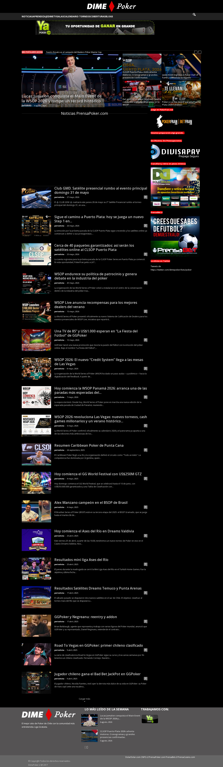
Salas (60, 16)
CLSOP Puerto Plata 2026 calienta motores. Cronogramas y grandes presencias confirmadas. (117, 734)
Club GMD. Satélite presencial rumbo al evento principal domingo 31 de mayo (100, 190)
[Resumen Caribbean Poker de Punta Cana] (36, 454)
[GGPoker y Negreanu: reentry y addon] (36, 626)
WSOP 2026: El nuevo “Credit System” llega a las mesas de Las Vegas (98, 361)
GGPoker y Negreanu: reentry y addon (85, 617)
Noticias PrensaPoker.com (84, 113)
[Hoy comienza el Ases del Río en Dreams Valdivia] (36, 540)
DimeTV (52, 16)
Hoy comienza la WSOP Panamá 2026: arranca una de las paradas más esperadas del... (100, 390)
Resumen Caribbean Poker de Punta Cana (89, 445)
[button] (196, 16)
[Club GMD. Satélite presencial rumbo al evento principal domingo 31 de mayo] (36, 197)
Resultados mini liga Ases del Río (81, 559)
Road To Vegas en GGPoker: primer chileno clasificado (98, 645)
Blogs (109, 16)
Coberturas (97, 16)
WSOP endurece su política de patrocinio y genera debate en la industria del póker (95, 276)
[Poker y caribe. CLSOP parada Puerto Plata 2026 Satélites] (181, 94)
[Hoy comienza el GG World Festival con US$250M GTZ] (36, 483)
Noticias (27, 16)
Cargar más (84, 698)
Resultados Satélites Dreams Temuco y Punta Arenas (98, 588)
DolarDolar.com (132, 757)
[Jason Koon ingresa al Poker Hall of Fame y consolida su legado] (181, 67)
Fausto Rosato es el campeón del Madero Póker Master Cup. (74, 52)
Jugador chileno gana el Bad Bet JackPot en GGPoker (97, 674)
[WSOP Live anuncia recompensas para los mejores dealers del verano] (36, 311)
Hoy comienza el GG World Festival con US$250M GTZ (98, 474)
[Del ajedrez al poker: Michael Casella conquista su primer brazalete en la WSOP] (142, 94)
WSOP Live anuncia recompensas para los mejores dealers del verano (95, 304)
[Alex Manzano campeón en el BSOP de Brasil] (36, 511)
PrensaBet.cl (171, 757)
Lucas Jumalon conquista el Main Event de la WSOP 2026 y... (120, 717)
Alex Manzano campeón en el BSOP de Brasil (90, 502)
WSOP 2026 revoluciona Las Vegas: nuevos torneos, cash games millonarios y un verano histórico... (100, 419)
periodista (27, 105)
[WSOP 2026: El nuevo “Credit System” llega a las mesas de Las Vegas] (36, 369)
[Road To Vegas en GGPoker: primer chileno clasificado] (36, 654)
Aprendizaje (40, 16)
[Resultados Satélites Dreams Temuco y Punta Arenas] (36, 597)
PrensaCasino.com (186, 757)
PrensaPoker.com (157, 757)
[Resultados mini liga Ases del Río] (36, 569)
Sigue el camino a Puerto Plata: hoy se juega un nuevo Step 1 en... (99, 219)
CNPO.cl (144, 757)
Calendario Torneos (77, 16)
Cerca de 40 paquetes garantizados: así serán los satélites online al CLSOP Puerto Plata (94, 247)
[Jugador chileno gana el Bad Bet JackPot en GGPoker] (36, 683)
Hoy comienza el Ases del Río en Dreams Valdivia (94, 531)
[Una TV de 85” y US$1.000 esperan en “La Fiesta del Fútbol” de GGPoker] (36, 340)
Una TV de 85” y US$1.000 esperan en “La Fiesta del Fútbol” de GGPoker (96, 333)
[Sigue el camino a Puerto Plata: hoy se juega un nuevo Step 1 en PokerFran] (36, 226)
